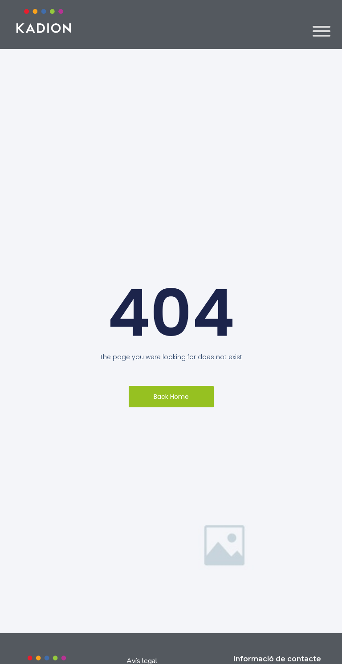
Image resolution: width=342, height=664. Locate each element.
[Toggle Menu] (321, 31)
